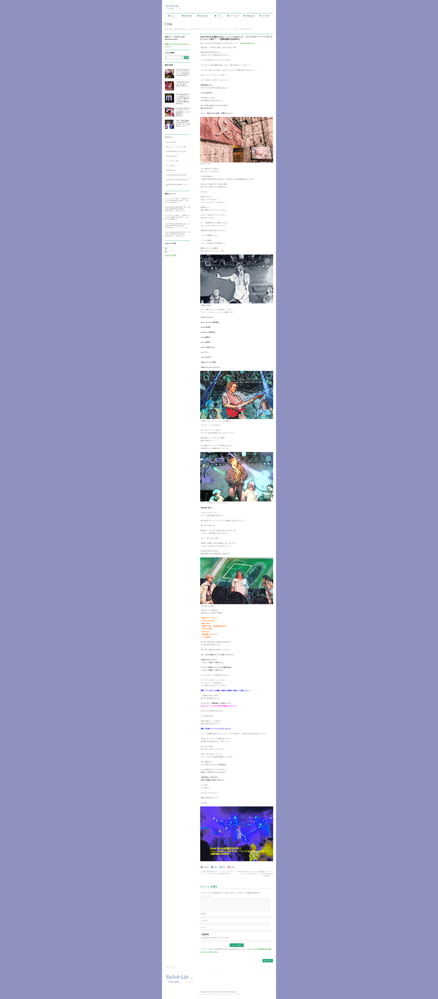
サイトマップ (171, 967)
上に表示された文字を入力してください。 (216, 938)
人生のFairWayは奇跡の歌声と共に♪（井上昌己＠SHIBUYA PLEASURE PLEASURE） (177, 209)
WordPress (209, 994)
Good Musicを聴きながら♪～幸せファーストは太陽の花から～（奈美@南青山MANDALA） (183, 112)
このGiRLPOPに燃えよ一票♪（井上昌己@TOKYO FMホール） (183, 84)
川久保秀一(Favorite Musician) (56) (177, 179)
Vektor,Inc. (230, 994)
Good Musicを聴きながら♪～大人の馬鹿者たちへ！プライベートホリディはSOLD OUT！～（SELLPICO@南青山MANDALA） (255, 874)
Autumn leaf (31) (171, 142)
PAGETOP (267, 960)
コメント (205, 896)
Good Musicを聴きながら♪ (247, 43)
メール (204, 920)
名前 (203, 914)
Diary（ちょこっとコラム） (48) (176, 147)
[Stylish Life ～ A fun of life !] (173, 8)
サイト (203, 927)
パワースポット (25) (172, 161)
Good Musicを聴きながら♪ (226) (176, 151)
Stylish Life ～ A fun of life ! (216, 992)
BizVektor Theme (219, 994)
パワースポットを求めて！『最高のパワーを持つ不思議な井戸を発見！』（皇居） (177, 200)
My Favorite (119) (171, 156)
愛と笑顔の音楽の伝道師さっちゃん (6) (177, 185)
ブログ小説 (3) (170, 165)
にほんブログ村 (170, 255)
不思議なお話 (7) (171, 170)
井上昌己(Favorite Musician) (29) (176, 175)
